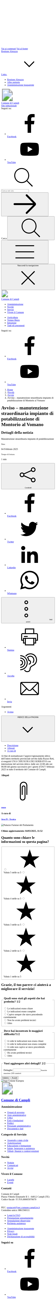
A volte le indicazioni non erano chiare (25, 1041)
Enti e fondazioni (15, 1120)
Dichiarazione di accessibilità (20, 1236)
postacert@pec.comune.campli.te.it (23, 1207)
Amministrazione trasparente (20, 85)
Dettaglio (8, 1070)
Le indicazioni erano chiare (20, 1008)
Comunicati (12, 1165)
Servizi (10, 309)
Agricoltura (12, 317)
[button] (26, 74)
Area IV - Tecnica (8, 819)
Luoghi (10, 1179)
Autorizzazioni (14, 1143)
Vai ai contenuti (8, 48)
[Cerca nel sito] (24, 204)
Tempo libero (13, 320)
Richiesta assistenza (16, 1223)
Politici (10, 1123)
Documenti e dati (15, 1128)
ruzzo (3, 807)
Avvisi (10, 1168)
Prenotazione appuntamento (20, 1218)
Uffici (10, 1118)
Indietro (5, 1078)
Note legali (12, 1234)
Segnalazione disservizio (18, 1220)
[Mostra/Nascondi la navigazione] (24, 252)
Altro (9, 1023)
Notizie (10, 1162)
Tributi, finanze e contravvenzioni (23, 1151)
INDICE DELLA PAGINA (28, 717)
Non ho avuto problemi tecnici (21, 1020)
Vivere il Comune (15, 312)
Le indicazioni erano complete (21, 1011)
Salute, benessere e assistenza (21, 1148)
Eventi (10, 1182)
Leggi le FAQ (13, 1215)
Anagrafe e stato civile (17, 1140)
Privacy (10, 1231)
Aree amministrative (16, 1115)
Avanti (14, 1078)
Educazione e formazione (19, 1145)
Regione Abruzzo (9, 51)
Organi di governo (15, 1112)
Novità (10, 307)
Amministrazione (15, 304)
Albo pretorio (13, 82)
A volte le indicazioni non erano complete (26, 1044)
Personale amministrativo (19, 1126)
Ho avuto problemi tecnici (19, 1052)
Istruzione (11, 323)
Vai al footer (22, 48)
